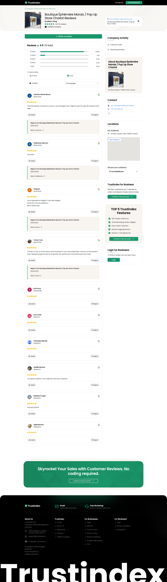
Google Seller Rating (94, 540)
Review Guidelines (93, 537)
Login (114, 260)
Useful (32, 115)
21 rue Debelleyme (116, 171)
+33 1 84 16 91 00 (117, 109)
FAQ (88, 544)
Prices (59, 522)
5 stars (32, 52)
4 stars (33, 55)
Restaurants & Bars (41, 8)
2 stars (32, 63)
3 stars (32, 59)
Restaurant (52, 8)
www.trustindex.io (31, 552)
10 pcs (34, 76)
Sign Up (90, 526)
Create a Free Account (82, 481)
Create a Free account (120, 197)
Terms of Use (92, 530)
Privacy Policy (92, 533)
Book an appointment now (100, 508)
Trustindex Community (37, 541)
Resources (61, 530)
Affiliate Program (63, 537)
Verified (34, 83)
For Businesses (134, 2)
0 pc (71, 76)
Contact (60, 533)
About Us (60, 526)
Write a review (65, 36)
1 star (32, 66)
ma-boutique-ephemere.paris (122, 105)
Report (95, 115)
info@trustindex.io (31, 554)
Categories (119, 3)
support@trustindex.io (68, 508)
